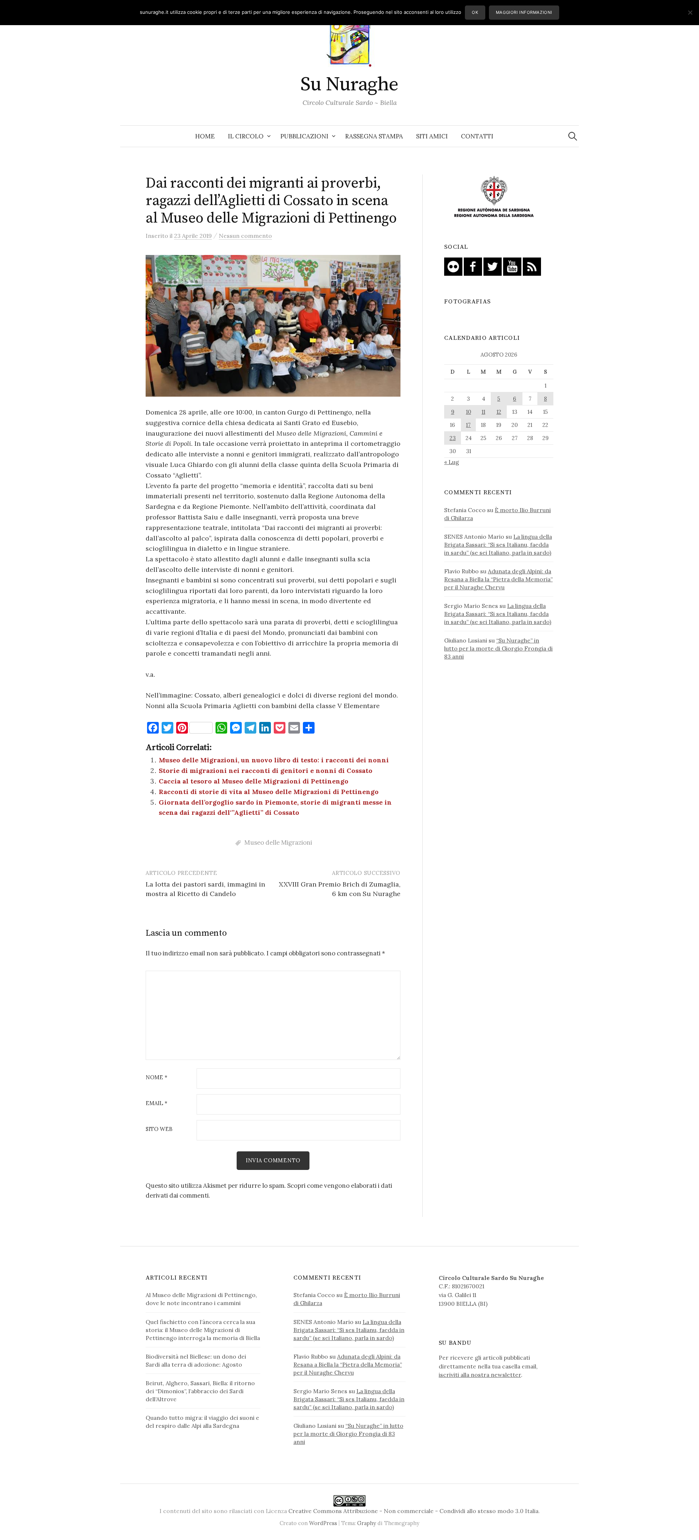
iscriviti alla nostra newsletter (480, 1374)
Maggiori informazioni (524, 12)
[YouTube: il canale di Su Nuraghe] (512, 266)
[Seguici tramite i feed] (532, 266)
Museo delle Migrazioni (278, 842)
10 (468, 411)
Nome (156, 1077)
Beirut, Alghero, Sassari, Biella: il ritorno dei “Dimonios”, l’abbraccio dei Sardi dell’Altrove (200, 1391)
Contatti (477, 136)
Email (156, 1103)
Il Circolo (246, 136)
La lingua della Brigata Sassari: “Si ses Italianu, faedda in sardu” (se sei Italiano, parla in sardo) (498, 544)
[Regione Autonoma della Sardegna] (494, 197)
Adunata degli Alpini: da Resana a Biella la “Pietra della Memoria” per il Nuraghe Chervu (498, 579)
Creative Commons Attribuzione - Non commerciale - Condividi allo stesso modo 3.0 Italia (413, 1511)
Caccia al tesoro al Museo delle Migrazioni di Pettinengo (253, 781)
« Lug (451, 461)
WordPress (323, 1523)
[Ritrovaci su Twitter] (492, 266)
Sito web (159, 1129)
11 (483, 411)
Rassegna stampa (374, 136)
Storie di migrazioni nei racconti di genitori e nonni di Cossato (265, 770)
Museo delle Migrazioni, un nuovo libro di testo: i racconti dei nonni (274, 760)
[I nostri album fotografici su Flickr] (453, 266)
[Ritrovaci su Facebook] (473, 266)
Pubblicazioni (304, 136)
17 (468, 424)
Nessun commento (245, 235)
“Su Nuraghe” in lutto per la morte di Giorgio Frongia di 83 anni (498, 648)
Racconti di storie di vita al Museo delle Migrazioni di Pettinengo (269, 791)
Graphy (366, 1523)
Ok (475, 12)
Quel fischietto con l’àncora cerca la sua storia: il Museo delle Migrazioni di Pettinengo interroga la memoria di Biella (203, 1329)
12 (499, 411)
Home (205, 136)
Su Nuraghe (349, 84)
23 (453, 438)
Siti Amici (432, 136)
